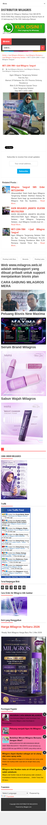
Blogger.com (27, 807)
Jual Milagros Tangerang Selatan (13, 71)
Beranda (25, 259)
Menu (7, 41)
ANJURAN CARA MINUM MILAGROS (26, 715)
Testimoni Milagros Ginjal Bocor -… (13, 573)
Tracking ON (23, 577)
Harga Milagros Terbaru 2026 (20, 626)
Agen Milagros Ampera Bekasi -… (18, 524)
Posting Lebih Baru (9, 259)
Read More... (16, 224)
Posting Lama (39, 259)
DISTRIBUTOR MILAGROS (16, 10)
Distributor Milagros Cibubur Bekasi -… (14, 548)
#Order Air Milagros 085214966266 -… (14, 536)
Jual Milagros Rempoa (31, 69)
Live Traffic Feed (16, 510)
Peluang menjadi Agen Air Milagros (25, 729)
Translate (10, 796)
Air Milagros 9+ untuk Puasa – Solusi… (14, 542)
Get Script (8, 577)
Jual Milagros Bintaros (15, 69)
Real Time (15, 577)
